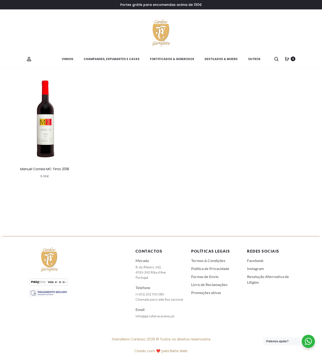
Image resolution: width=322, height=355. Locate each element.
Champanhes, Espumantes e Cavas (112, 59)
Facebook (255, 260)
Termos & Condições (208, 260)
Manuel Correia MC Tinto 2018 (44, 169)
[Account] (29, 58)
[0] (287, 58)
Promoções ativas (206, 292)
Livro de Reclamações (209, 284)
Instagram (255, 268)
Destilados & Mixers (221, 59)
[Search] (276, 58)
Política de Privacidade (210, 268)
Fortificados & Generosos (172, 59)
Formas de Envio (205, 276)
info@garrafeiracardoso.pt (155, 316)
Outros (254, 59)
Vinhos (67, 59)
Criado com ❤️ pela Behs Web (161, 350)
